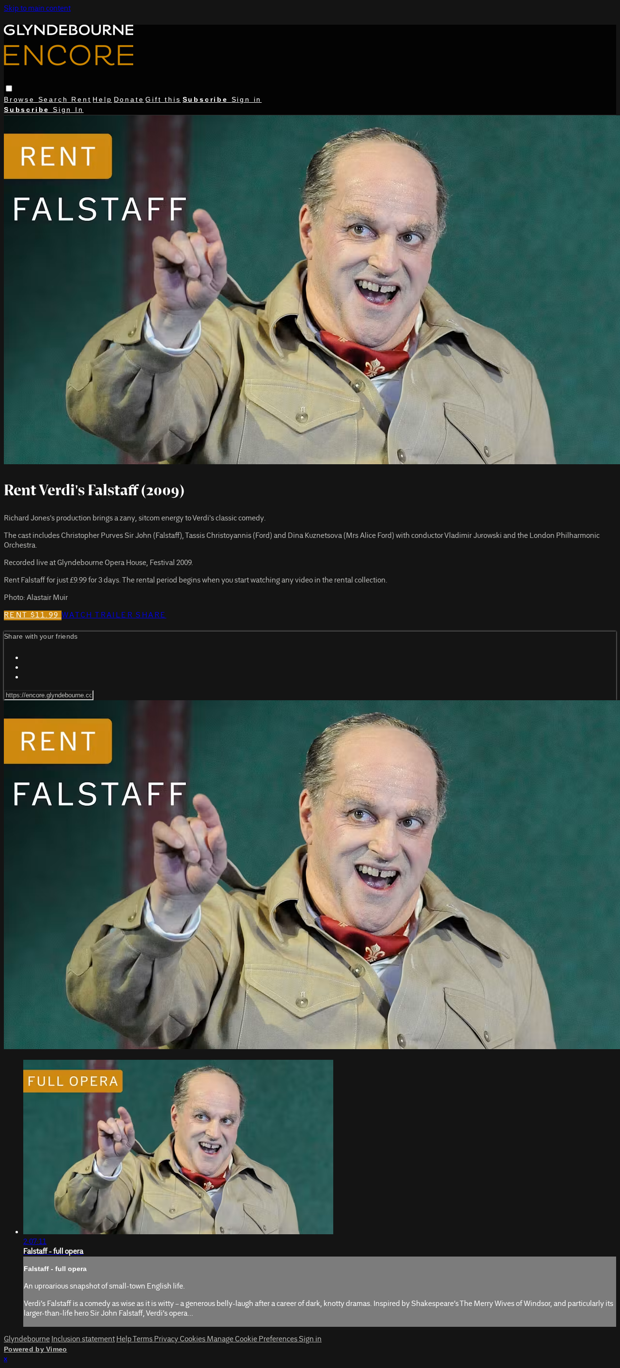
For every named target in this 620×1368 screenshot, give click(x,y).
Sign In (68, 109)
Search (55, 99)
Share (151, 615)
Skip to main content (37, 9)
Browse (21, 99)
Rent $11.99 (33, 615)
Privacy (167, 1339)
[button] (9, 88)
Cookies (193, 1339)
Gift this (163, 99)
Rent (81, 99)
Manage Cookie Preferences (253, 1339)
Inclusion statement (83, 1339)
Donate (129, 99)
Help (102, 99)
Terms (143, 1339)
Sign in (247, 99)
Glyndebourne (27, 1339)
